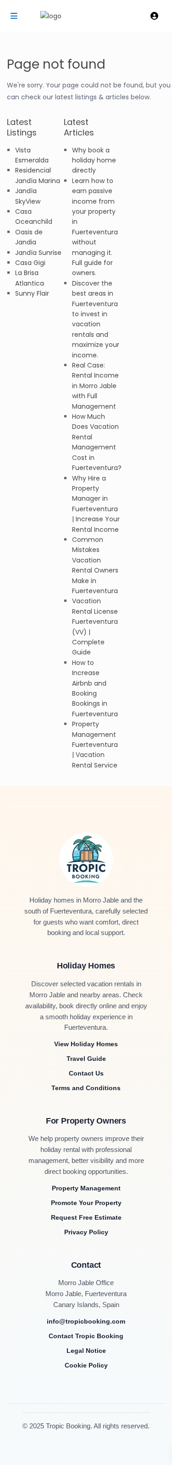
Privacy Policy (86, 1232)
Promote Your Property (86, 1202)
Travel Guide (86, 1058)
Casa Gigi (30, 262)
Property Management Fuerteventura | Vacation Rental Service (95, 744)
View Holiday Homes (86, 1044)
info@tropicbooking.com (86, 1321)
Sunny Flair (32, 293)
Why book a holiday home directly (94, 160)
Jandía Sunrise (38, 252)
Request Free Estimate (86, 1217)
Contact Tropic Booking (86, 1336)
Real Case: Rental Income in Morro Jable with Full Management (95, 386)
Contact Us (86, 1073)
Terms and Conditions (86, 1088)
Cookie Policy (86, 1365)
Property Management (86, 1188)
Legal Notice (86, 1350)
